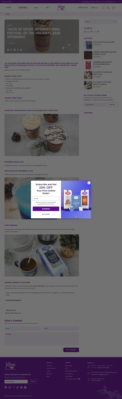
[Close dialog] (89, 182)
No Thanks (46, 214)
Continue (46, 209)
